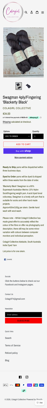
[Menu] (42, 12)
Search (8, 338)
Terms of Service (12, 345)
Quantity (35, 131)
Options (6, 131)
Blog (7, 360)
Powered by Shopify (34, 399)
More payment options (23, 157)
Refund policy (11, 353)
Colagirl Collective (18, 399)
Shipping (7, 121)
